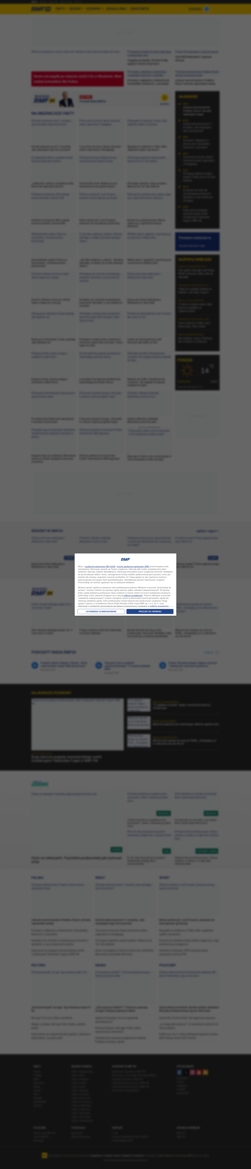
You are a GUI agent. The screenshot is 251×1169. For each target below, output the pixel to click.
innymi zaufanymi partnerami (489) (133, 566)
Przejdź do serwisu (150, 611)
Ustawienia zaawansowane (101, 611)
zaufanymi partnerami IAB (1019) (100, 566)
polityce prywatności (133, 595)
